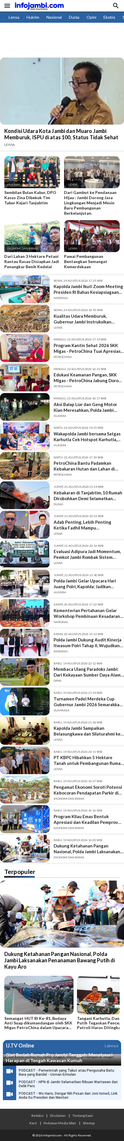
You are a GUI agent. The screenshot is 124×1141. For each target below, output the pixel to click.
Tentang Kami (82, 1115)
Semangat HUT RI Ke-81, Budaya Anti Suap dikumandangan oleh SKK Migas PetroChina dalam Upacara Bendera (38, 1023)
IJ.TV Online (20, 1046)
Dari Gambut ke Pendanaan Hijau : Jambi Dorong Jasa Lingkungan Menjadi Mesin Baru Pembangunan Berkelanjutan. (90, 203)
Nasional (54, 17)
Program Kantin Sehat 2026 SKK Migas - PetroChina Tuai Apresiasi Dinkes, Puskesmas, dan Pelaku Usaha (88, 348)
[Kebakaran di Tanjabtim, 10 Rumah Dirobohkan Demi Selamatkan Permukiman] (25, 495)
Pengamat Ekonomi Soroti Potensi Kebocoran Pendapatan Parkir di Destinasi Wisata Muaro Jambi (88, 790)
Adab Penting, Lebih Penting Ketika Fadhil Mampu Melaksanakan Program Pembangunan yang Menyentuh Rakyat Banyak (86, 525)
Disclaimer (58, 1115)
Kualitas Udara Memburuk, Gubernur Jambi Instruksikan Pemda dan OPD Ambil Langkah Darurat (85, 319)
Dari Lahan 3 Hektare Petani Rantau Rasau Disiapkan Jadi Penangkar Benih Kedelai (31, 261)
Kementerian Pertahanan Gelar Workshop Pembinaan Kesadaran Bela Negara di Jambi (87, 613)
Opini (91, 17)
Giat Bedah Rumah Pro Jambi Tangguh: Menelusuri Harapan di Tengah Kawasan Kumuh (59, 1057)
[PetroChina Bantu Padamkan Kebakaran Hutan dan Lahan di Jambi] (25, 466)
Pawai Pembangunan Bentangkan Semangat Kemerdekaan (85, 261)
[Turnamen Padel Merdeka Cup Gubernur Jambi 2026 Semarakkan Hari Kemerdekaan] (25, 701)
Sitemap (89, 1123)
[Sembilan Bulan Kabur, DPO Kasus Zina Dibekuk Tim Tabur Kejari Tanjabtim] (32, 187)
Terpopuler (19, 871)
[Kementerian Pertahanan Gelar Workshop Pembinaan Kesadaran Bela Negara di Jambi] (25, 613)
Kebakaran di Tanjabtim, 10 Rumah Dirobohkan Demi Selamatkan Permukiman (88, 495)
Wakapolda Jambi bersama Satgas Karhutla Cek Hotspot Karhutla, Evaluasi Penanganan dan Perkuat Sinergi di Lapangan (87, 436)
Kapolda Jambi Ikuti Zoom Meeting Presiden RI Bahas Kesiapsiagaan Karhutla (88, 289)
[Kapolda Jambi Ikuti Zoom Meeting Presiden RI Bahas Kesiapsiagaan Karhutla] (25, 289)
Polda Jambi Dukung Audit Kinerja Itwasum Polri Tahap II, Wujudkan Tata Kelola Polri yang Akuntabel (87, 642)
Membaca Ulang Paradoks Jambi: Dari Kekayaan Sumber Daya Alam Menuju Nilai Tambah (87, 672)
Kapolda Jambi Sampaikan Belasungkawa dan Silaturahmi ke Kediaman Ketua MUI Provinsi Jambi (87, 731)
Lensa (14, 17)
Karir (33, 1123)
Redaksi (37, 1115)
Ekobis (109, 17)
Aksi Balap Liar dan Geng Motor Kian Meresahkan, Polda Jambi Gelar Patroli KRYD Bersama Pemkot (85, 407)
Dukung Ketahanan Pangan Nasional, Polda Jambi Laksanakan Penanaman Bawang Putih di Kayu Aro (87, 848)
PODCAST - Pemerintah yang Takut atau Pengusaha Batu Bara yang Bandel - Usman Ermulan (66, 1072)
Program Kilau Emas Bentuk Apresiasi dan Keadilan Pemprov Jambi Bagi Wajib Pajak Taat (86, 819)
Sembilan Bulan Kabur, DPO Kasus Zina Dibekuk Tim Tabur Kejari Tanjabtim (30, 197)
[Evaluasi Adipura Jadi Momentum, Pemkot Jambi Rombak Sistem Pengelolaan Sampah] (25, 554)
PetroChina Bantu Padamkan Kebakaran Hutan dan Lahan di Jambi (84, 466)
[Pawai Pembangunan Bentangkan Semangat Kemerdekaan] (92, 251)
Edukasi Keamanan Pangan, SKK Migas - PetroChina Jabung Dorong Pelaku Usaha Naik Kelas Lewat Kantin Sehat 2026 (89, 377)
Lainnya (111, 1045)
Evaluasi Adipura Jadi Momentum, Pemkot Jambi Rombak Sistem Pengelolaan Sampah (87, 554)
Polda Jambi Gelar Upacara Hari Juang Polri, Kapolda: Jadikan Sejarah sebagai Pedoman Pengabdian (85, 583)
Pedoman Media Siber (60, 1123)
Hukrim (33, 17)
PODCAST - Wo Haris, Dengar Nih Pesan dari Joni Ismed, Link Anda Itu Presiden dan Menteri (68, 1096)
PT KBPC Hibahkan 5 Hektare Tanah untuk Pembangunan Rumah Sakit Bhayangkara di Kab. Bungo (88, 760)
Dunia (74, 17)
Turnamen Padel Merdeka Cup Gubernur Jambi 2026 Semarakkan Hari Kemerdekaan (88, 701)
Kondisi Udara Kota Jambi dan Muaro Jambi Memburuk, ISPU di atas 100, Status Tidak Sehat (61, 134)
